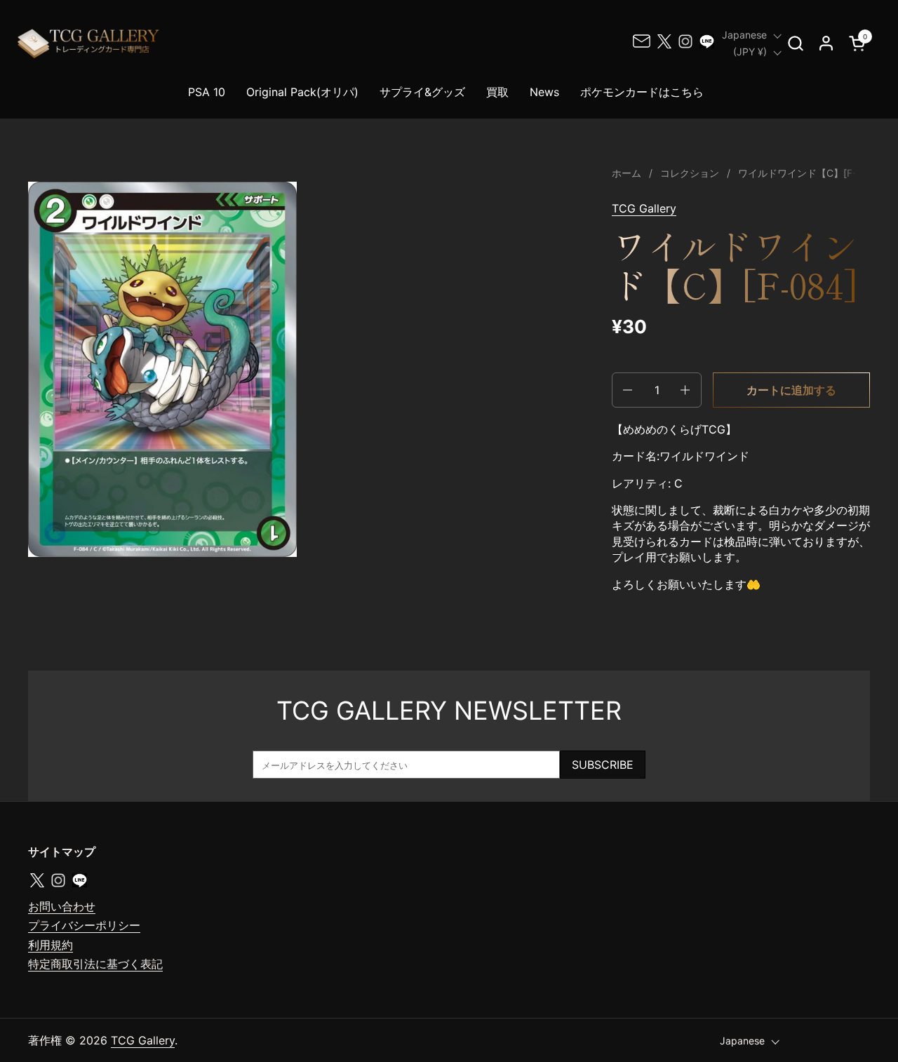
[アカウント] (826, 43)
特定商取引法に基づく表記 (95, 964)
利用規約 (50, 945)
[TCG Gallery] (90, 43)
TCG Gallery (644, 208)
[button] (795, 43)
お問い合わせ (61, 906)
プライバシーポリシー (84, 925)
